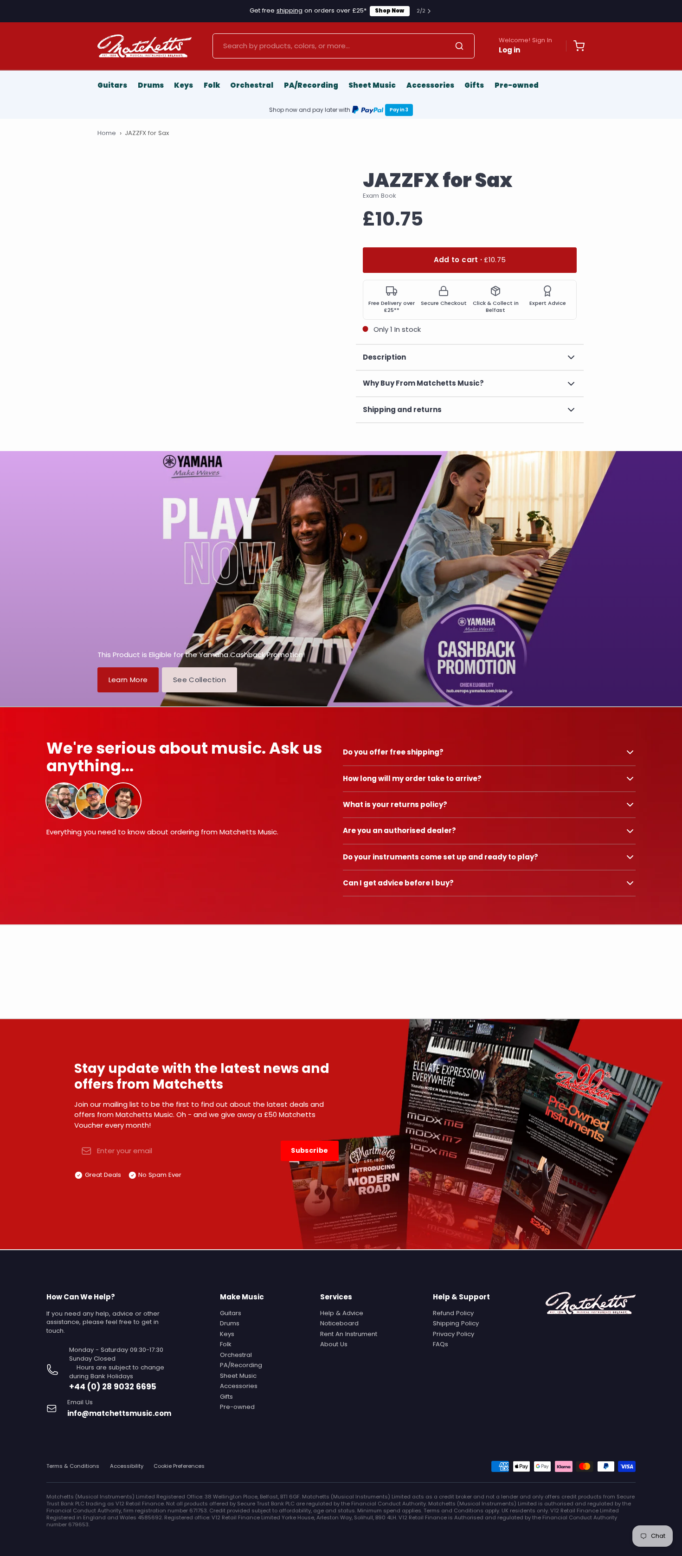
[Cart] (575, 46)
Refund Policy (453, 1313)
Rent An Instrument (348, 1334)
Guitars (112, 85)
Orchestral (251, 85)
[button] (470, 260)
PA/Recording (311, 85)
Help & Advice (341, 1313)
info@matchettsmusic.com (119, 1413)
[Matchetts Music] (144, 46)
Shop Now (389, 10)
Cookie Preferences (179, 1466)
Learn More (128, 679)
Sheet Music (372, 85)
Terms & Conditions (72, 1466)
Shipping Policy (456, 1323)
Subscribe (309, 1150)
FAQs (440, 1344)
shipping (289, 10)
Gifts (474, 85)
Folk (212, 85)
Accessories (430, 85)
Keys (183, 85)
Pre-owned (517, 85)
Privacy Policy (453, 1334)
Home (106, 133)
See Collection (199, 679)
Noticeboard (339, 1323)
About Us (333, 1344)
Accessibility (126, 1466)
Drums (151, 85)
